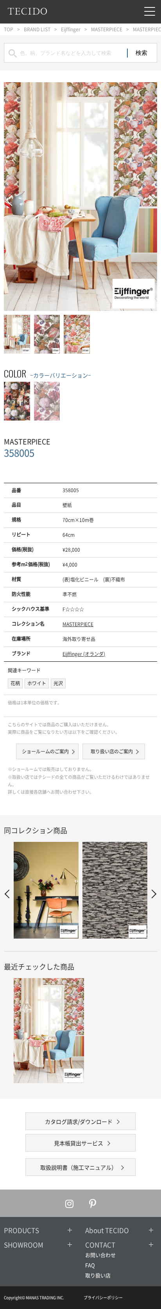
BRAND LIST (37, 29)
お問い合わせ (100, 1254)
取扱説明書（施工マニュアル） (78, 1167)
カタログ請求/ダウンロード (79, 1121)
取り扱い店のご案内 (112, 751)
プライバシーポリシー (103, 1297)
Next (149, 196)
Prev (12, 196)
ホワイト (36, 683)
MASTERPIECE (106, 29)
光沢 (58, 683)
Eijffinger (70, 29)
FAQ (90, 1265)
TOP (8, 29)
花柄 (15, 683)
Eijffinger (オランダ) (84, 653)
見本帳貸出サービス (78, 1143)
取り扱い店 (98, 1275)
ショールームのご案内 (45, 751)
